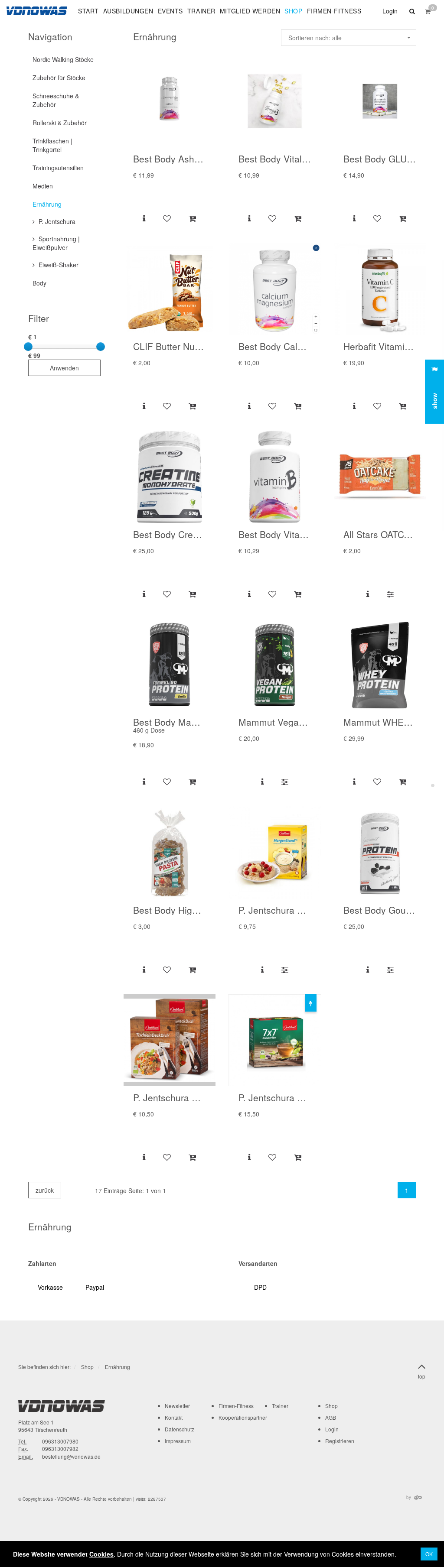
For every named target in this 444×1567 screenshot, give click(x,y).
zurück (45, 1190)
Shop (87, 1366)
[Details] (144, 218)
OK (429, 1553)
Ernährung (117, 1366)
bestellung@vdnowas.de (71, 1456)
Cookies (101, 1554)
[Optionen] (390, 593)
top (421, 1376)
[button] (411, 10)
